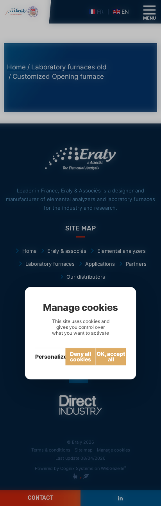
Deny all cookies (80, 356)
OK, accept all (111, 356)
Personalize (50, 356)
